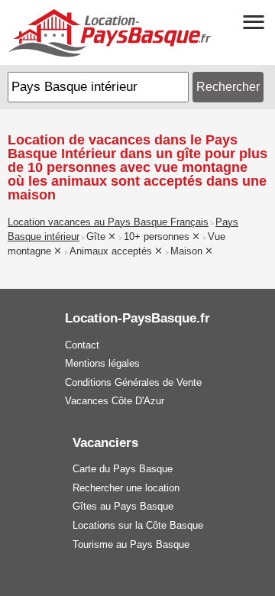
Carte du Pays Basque (123, 469)
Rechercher (228, 86)
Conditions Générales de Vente (133, 382)
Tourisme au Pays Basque (131, 544)
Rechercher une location (126, 488)
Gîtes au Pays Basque (123, 506)
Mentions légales (102, 363)
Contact (82, 345)
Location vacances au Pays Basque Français (108, 222)
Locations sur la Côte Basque (138, 525)
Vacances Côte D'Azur (114, 401)
